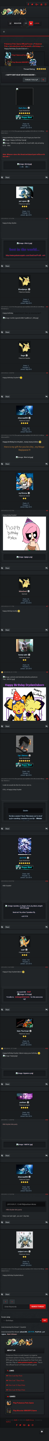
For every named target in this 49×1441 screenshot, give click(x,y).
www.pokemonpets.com (27, 1362)
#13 (47, 1120)
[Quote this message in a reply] (46, 177)
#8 (47, 672)
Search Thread (37, 1307)
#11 (47, 967)
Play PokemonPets (19, 55)
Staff (29, 992)
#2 (47, 218)
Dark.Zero (4, 133)
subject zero (4, 1271)
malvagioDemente (22, 997)
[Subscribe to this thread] (43, 79)
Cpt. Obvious (5, 780)
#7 (47, 606)
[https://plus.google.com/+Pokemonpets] (36, 4)
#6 (47, 510)
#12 (47, 1048)
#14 (47, 1194)
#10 (47, 881)
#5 (47, 435)
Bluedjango (4, 308)
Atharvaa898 (5, 437)
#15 (47, 1269)
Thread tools (30, 80)
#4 (47, 373)
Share (7, 177)
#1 (47, 131)
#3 (47, 307)
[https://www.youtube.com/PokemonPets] (41, 4)
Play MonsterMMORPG (20, 62)
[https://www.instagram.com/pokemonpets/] (46, 4)
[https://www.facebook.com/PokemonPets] (28, 4)
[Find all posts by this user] (2, 177)
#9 (47, 779)
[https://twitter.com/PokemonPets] (32, 4)
